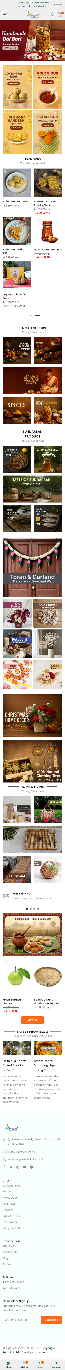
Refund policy (11, 1288)
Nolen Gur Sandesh (15, 201)
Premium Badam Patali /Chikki (45, 203)
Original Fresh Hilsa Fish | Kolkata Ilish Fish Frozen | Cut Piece (46, 1001)
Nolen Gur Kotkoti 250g (14, 251)
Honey (7, 1191)
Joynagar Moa (12, 1185)
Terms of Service (13, 1282)
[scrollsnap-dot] (27, 909)
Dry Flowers (10, 1222)
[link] (32, 40)
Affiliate (7, 1264)
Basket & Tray (11, 1216)
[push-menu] (5, 14)
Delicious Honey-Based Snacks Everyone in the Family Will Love (15, 1067)
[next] (59, 1048)
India (42, 1352)
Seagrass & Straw (14, 1228)
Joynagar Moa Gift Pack (15, 296)
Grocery (8, 1210)
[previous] (5, 1048)
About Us (8, 1246)
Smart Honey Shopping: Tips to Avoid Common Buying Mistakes (47, 1067)
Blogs (6, 1258)
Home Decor (11, 1197)
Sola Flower (10, 1204)
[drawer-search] (53, 14)
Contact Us (10, 1252)
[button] (6, 171)
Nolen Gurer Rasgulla (48, 249)
